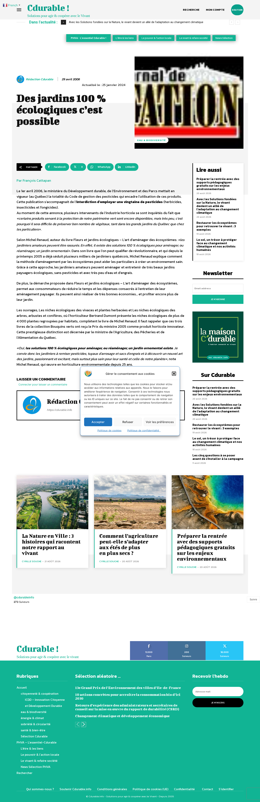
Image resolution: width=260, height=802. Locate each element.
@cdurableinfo (24, 597)
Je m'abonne (218, 299)
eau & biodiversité (151, 140)
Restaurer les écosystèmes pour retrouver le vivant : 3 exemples (216, 226)
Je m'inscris (218, 702)
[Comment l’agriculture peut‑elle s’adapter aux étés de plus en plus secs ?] (130, 502)
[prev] (231, 22)
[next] (237, 22)
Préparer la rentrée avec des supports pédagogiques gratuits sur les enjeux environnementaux (217, 184)
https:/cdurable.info (59, 410)
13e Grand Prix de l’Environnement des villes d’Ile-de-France (128, 688)
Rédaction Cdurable (39, 79)
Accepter (98, 422)
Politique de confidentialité (144, 430)
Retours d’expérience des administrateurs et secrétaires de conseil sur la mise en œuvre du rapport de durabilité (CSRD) (127, 707)
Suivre (253, 599)
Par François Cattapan (34, 180)
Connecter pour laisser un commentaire (42, 384)
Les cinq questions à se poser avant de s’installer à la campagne (217, 457)
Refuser (127, 422)
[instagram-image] (16, 624)
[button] (174, 374)
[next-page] (83, 724)
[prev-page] (77, 724)
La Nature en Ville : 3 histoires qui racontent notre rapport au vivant (51, 544)
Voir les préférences (160, 422)
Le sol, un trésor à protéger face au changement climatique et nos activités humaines (216, 244)
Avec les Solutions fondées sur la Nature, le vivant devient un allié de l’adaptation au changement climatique (136, 22)
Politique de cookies (109, 430)
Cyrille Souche (31, 561)
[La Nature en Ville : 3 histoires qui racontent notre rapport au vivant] (52, 502)
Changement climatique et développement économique (122, 716)
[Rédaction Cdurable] (21, 79)
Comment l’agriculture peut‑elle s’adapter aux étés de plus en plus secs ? (128, 544)
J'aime (148, 642)
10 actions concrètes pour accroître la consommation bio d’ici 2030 (127, 696)
